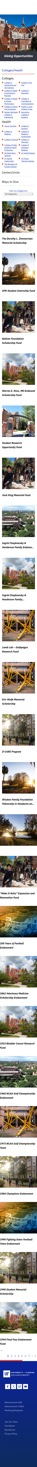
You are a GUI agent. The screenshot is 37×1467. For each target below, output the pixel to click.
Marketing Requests (14, 1410)
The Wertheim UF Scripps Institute (10, 165)
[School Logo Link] (17, 1374)
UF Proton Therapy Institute (27, 160)
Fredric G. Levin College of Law (26, 108)
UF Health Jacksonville (9, 160)
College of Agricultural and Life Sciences (10, 85)
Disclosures (10, 1429)
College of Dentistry (25, 127)
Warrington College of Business (25, 114)
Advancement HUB (13, 1402)
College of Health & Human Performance (11, 101)
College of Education (25, 92)
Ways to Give (10, 182)
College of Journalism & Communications (27, 101)
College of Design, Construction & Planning (11, 93)
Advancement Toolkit (14, 1406)
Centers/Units (11, 172)
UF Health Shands (28, 153)
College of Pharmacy (25, 141)
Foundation (10, 1425)
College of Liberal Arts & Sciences (11, 108)
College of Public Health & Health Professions (10, 147)
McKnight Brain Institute (10, 154)
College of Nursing (11, 140)
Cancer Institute (10, 126)
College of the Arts (26, 84)
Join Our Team (11, 1421)
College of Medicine (8, 133)
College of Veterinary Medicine (25, 147)
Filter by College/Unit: (18, 191)
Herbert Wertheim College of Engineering (11, 114)
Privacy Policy (11, 1433)
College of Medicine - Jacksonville (26, 134)
